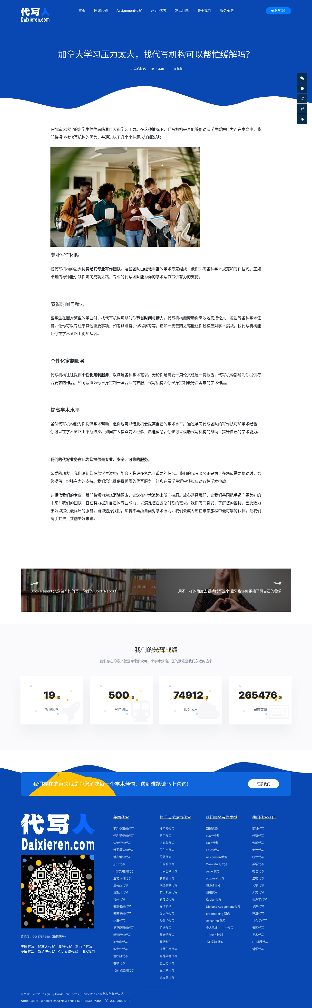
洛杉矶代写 (120, 956)
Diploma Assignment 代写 (223, 906)
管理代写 (258, 928)
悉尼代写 (165, 836)
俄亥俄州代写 (122, 857)
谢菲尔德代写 (168, 949)
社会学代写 (259, 921)
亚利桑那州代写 (123, 829)
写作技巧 (140, 69)
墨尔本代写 (167, 850)
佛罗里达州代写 (123, 850)
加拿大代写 (46, 946)
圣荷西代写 (120, 885)
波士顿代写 (120, 949)
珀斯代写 (165, 928)
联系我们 (280, 10)
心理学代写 (259, 899)
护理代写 (258, 906)
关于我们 (204, 10)
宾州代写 (119, 899)
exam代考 (158, 10)
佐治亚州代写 (122, 843)
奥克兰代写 (167, 977)
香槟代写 (119, 963)
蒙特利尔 (165, 942)
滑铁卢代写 (167, 921)
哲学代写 (258, 949)
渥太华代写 (167, 914)
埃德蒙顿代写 (168, 885)
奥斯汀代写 (120, 892)
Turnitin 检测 (214, 935)
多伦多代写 (167, 829)
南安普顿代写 (168, 871)
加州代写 (119, 864)
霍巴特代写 (167, 963)
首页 (81, 10)
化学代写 (258, 885)
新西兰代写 (83, 946)
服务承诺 (227, 10)
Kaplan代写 (213, 899)
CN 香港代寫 (68, 951)
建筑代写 (258, 914)
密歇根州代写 (122, 906)
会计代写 (258, 850)
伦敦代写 (165, 857)
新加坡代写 (46, 951)
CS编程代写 (260, 942)
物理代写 (258, 871)
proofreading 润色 (218, 914)
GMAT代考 (213, 885)
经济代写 (258, 836)
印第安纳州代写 (123, 871)
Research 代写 (215, 921)
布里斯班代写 (168, 892)
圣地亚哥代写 (122, 878)
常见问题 (182, 10)
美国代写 (27, 946)
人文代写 (258, 892)
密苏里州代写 (122, 914)
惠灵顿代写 (167, 970)
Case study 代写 (217, 864)
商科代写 (258, 829)
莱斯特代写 (167, 935)
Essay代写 (213, 850)
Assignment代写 (129, 10)
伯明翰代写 (167, 864)
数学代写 (258, 864)
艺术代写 (258, 935)
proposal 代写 (215, 878)
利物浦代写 (167, 878)
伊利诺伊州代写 (123, 836)
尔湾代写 (119, 921)
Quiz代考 (212, 843)
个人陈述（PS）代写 (219, 928)
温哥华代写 (167, 843)
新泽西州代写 (122, 935)
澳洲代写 (65, 946)
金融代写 (258, 843)
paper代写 (213, 871)
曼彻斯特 (165, 906)
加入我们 (88, 951)
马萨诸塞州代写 (123, 970)
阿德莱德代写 (168, 956)
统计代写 (258, 857)
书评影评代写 (215, 942)
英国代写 (27, 951)
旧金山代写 (120, 942)
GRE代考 (212, 892)
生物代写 (258, 878)
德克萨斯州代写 (123, 928)
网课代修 (101, 10)
